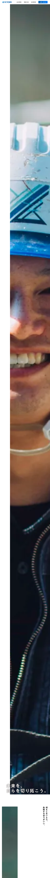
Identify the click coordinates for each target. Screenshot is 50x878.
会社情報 (19, 2)
